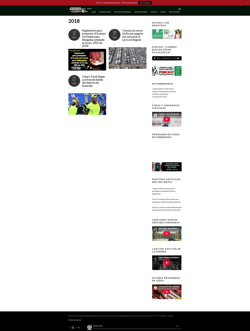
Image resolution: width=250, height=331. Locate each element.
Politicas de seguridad (74, 320)
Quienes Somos (105, 12)
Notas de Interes (140, 12)
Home (94, 12)
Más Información (145, 3)
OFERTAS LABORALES (160, 94)
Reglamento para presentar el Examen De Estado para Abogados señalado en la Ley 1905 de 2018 (94, 38)
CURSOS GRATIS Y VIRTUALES (163, 89)
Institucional (174, 12)
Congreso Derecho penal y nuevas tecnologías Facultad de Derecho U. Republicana (164, 191)
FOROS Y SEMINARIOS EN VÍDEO (164, 91)
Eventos (154, 12)
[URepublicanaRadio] (78, 12)
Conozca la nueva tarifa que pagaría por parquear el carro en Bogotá (132, 35)
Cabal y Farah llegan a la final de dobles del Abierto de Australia (93, 81)
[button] (167, 33)
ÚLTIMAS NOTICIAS (159, 97)
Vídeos (163, 12)
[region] (167, 34)
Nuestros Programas (122, 12)
